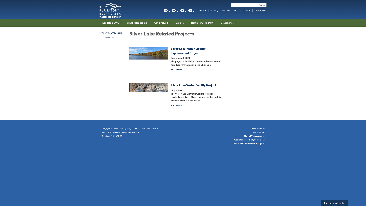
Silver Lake (110, 38)
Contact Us (260, 10)
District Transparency (254, 136)
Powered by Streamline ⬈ (245, 143)
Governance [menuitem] (227, 22)
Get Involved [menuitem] (161, 22)
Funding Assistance (220, 10)
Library (237, 10)
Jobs (247, 10)
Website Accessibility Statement (249, 140)
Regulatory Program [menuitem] (202, 22)
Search (262, 5)
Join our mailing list (334, 203)
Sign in (261, 143)
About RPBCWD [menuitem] (110, 22)
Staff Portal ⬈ (257, 132)
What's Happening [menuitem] (137, 22)
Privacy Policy (257, 128)
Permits (202, 10)
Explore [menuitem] (179, 22)
